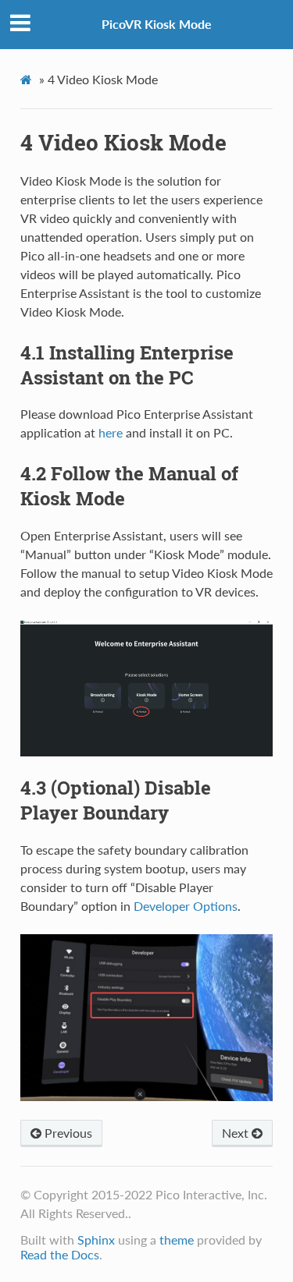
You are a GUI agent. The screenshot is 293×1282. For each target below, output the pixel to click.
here (110, 432)
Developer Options (186, 905)
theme (176, 1239)
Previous (66, 1132)
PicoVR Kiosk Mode (157, 23)
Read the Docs (59, 1254)
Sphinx (96, 1239)
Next (237, 1132)
